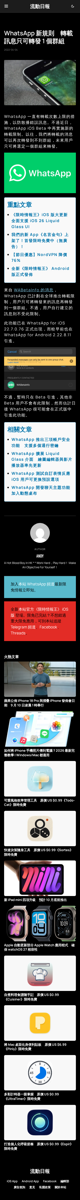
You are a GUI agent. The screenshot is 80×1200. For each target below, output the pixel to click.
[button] (6, 6)
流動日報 (40, 6)
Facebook (48, 627)
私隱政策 (45, 1187)
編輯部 (65, 1181)
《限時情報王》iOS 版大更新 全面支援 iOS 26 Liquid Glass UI (41, 220)
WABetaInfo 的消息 (34, 290)
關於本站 (60, 1187)
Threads (18, 633)
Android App (30, 1181)
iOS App (12, 1181)
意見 (32, 1187)
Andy (40, 555)
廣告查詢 (19, 1187)
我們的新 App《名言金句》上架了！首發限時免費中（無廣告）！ (40, 240)
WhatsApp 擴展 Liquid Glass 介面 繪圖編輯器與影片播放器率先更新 (41, 459)
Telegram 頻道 (23, 627)
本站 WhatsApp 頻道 (36, 584)
